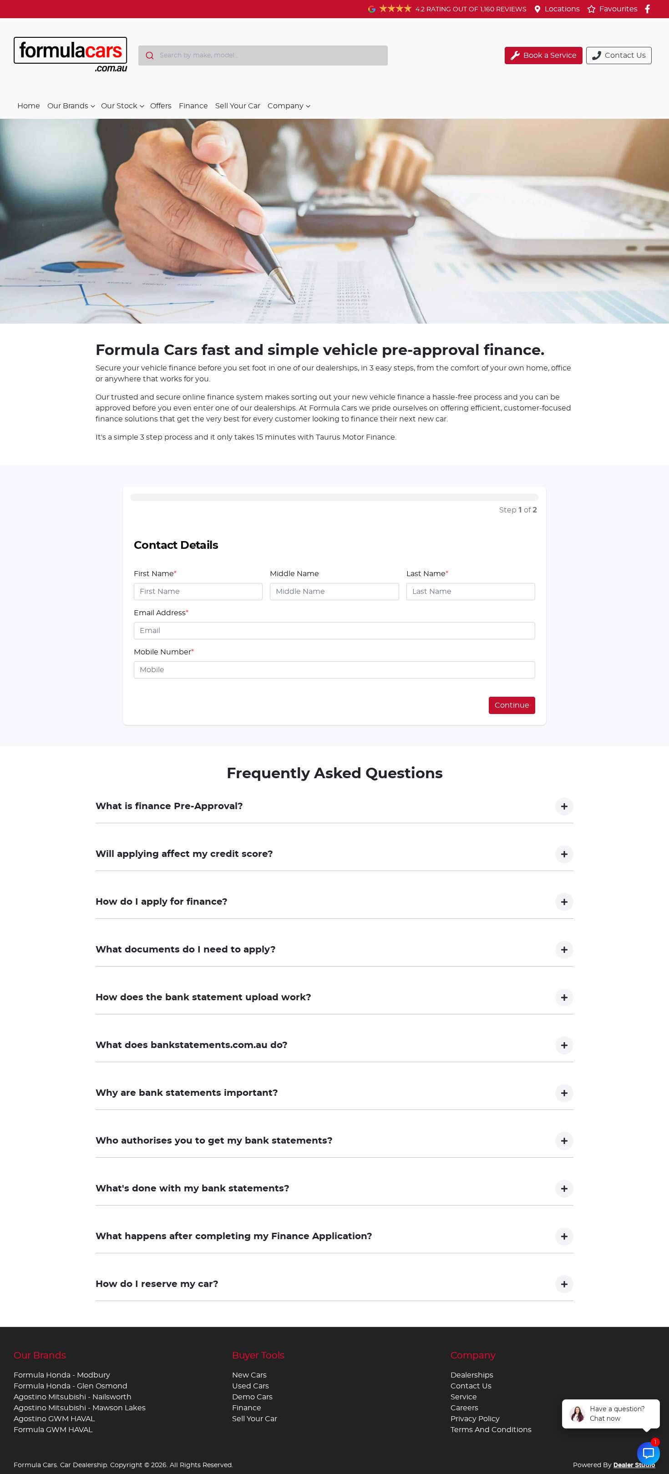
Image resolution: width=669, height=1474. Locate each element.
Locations (562, 9)
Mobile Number (164, 652)
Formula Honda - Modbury (62, 1375)
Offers (161, 106)
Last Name (427, 573)
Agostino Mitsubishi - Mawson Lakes (80, 1408)
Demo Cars (252, 1397)
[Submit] (149, 56)
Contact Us (471, 1386)
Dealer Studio (634, 1465)
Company (286, 106)
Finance (193, 106)
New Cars (249, 1375)
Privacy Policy (475, 1419)
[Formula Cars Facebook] (649, 9)
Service (464, 1397)
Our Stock (119, 106)
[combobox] (263, 56)
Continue (512, 705)
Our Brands (67, 106)
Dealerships (472, 1375)
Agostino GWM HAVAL (54, 1419)
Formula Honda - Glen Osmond (70, 1386)
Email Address (161, 613)
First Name (155, 573)
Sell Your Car (237, 106)
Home (28, 106)
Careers (464, 1408)
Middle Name (294, 573)
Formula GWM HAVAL (53, 1429)
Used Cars (250, 1386)
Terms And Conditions (491, 1429)
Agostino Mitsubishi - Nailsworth (73, 1397)
